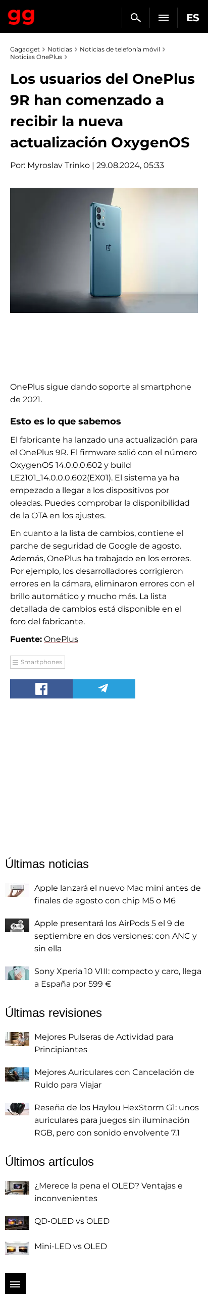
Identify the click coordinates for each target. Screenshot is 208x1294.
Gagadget (21, 15)
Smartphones (41, 662)
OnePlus (61, 639)
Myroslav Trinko (58, 165)
